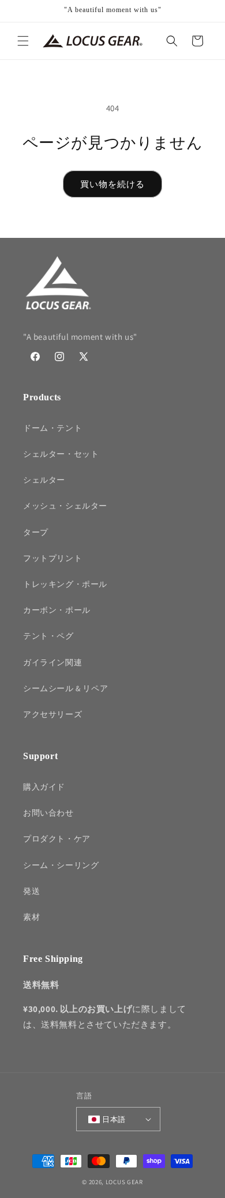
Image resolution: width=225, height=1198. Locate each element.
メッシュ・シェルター (65, 506)
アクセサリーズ (52, 714)
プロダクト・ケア (57, 838)
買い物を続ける (112, 184)
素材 (31, 917)
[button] (23, 41)
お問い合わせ (48, 812)
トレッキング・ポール (65, 584)
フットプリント (52, 558)
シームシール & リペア (65, 688)
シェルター (44, 480)
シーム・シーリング (61, 865)
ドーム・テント (52, 428)
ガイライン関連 (52, 662)
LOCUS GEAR (124, 1182)
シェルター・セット (61, 454)
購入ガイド (44, 787)
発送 (31, 891)
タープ (35, 532)
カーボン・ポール (57, 610)
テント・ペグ (48, 636)
